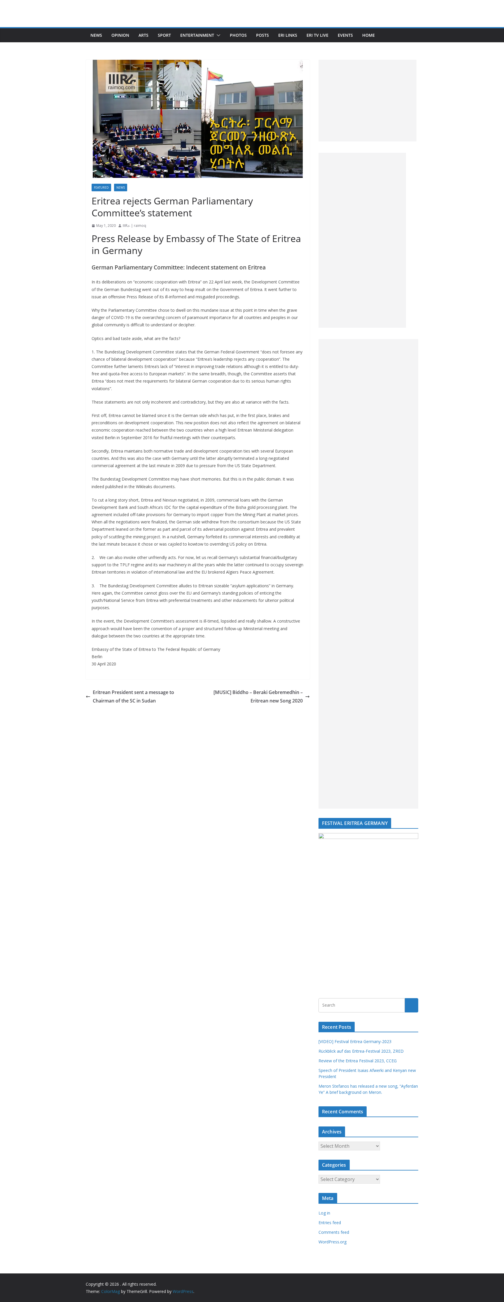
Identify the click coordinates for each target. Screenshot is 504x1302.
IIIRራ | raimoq (134, 225)
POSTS (262, 35)
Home (368, 35)
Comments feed (333, 1232)
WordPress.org (332, 1242)
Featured (101, 187)
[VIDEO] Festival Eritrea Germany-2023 (354, 1041)
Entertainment (197, 35)
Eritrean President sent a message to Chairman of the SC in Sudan (133, 696)
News (96, 35)
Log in (324, 1213)
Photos (238, 35)
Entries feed (329, 1222)
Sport (164, 35)
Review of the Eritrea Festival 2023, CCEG (357, 1060)
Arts (143, 35)
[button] (217, 35)
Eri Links (287, 35)
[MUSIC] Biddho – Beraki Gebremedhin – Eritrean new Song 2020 (258, 696)
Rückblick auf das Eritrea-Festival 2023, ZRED (361, 1051)
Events (345, 35)
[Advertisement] (367, 100)
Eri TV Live (317, 35)
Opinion (120, 35)
